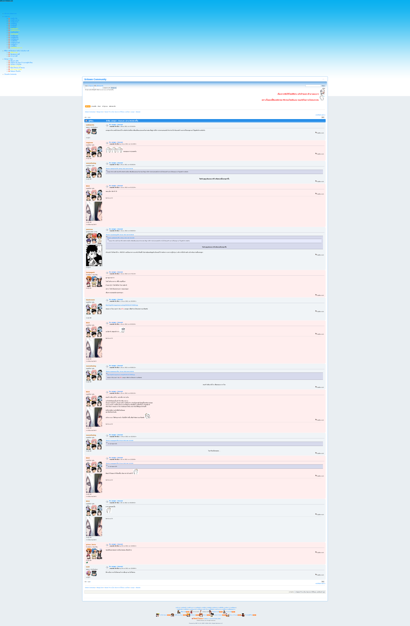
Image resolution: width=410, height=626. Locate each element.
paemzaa (89, 229)
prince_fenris (91, 544)
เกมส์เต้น (13, 27)
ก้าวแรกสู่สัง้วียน (248, 615)
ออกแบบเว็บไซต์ (213, 618)
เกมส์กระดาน (14, 20)
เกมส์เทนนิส (14, 32)
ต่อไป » (323, 115)
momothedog (91, 163)
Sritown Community (95, 79)
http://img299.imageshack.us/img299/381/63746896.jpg (122, 305)
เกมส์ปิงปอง (14, 36)
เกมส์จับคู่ (13, 23)
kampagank (90, 272)
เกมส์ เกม (178, 607)
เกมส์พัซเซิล (14, 37)
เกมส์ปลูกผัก (198, 607)
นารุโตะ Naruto (163, 615)
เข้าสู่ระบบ (91, 85)
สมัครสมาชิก (100, 85)
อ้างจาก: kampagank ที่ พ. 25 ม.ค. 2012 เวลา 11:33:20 (119, 440)
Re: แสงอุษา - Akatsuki (116, 124)
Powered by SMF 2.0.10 (195, 623)
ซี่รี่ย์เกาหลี (183, 611)
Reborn (204, 615)
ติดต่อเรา (207, 618)
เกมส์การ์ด (13, 18)
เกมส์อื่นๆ (13, 46)
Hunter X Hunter (15, 64)
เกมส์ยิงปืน (13, 41)
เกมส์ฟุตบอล (14, 39)
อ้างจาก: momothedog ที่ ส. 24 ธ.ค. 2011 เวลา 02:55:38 (120, 234)
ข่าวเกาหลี (13, 56)
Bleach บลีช (14, 61)
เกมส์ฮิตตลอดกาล (231, 609)
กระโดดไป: (291, 592)
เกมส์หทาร (13, 44)
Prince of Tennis (233, 615)
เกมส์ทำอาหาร (190, 607)
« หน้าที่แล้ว (318, 115)
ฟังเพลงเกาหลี (15, 54)
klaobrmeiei (90, 300)
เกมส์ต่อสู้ (13, 25)
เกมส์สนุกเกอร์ (15, 42)
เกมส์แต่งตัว (183, 607)
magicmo (89, 142)
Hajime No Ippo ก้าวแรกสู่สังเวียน (21, 62)
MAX (88, 186)
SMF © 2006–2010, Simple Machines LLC (212, 623)
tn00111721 (90, 125)
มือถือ (219, 618)
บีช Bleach (192, 615)
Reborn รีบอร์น (15, 71)
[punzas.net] (87, 562)
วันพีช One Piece (178, 615)
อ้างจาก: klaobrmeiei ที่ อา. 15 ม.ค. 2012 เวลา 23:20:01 (120, 371)
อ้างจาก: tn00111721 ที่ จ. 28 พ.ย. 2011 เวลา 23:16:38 (119, 168)
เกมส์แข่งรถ (14, 22)
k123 (87, 567)
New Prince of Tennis (17, 68)
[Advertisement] (39, 6)
